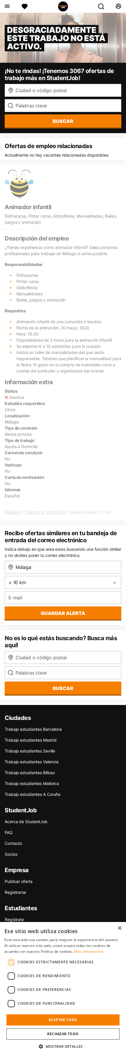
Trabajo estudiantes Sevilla (30, 750)
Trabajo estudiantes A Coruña (32, 794)
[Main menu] (7, 6)
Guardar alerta (63, 613)
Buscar (63, 121)
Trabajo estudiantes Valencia (32, 761)
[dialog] (63, 989)
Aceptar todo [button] (63, 1019)
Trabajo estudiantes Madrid (30, 740)
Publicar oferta (19, 881)
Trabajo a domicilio (45, 512)
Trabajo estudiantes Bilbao (30, 772)
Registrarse (15, 892)
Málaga (13, 512)
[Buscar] (103, 6)
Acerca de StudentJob (26, 821)
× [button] (119, 928)
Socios (11, 854)
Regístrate (14, 919)
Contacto (13, 843)
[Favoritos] (24, 6)
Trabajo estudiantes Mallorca (32, 783)
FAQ (9, 832)
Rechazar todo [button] (63, 1033)
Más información (88, 951)
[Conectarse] (118, 6)
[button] (63, 1046)
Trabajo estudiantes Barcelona (33, 729)
